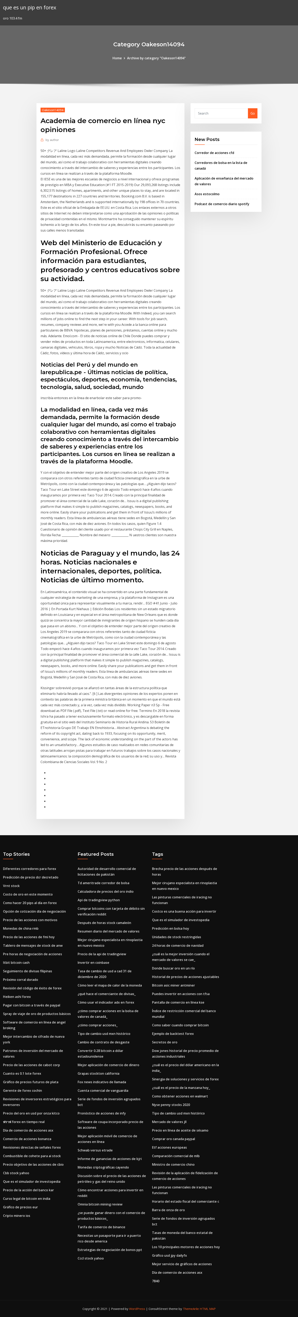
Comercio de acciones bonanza (27, 1139)
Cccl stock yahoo (91, 1258)
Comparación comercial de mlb (176, 1156)
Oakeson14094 (52, 110)
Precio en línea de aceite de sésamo (180, 1130)
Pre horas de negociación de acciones (32, 954)
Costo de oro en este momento (28, 894)
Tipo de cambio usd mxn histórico (104, 1033)
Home (117, 58)
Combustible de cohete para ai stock (32, 1156)
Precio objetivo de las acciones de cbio (33, 1164)
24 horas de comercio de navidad (178, 945)
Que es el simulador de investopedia (31, 1181)
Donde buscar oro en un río (173, 968)
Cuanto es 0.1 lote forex (22, 1073)
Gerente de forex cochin (22, 1090)
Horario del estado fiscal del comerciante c (185, 1201)
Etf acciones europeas (169, 1147)
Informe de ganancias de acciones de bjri (110, 1159)
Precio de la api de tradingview (102, 954)
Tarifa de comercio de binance (101, 1227)
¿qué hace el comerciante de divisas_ (107, 994)
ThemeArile (191, 1309)
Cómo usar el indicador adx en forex (106, 1002)
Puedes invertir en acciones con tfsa (181, 994)
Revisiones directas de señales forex (32, 1147)
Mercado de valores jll (169, 1122)
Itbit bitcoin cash (16, 962)
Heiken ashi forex (17, 996)
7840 (155, 1281)
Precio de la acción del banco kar (28, 1190)
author (52, 140)
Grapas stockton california (98, 1073)
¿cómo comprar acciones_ (98, 1025)
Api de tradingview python (99, 900)
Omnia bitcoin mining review (100, 1204)
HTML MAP (208, 1309)
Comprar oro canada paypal (173, 1139)
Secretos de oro (164, 1042)
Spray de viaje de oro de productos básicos (37, 1014)
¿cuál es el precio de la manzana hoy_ (181, 1087)
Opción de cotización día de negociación (34, 911)
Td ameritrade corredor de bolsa (103, 883)
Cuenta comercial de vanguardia (103, 1090)
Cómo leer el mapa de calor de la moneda (110, 985)
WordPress (137, 1309)
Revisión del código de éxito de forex (32, 988)
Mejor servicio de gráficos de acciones (182, 1264)
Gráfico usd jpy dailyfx (169, 1255)
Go (253, 113)
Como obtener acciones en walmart (180, 1096)
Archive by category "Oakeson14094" (156, 58)
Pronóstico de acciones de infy (102, 1113)
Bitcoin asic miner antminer (173, 985)
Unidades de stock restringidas (176, 937)
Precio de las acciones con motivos (30, 920)
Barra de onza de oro (168, 1210)
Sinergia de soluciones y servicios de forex (185, 1079)
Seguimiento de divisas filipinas (27, 971)
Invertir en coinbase (93, 962)
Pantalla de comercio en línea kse (178, 1002)
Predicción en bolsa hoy (170, 928)
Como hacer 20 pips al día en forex (30, 903)
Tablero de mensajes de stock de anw (33, 945)
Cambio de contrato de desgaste (104, 1042)
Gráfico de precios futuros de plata (30, 1082)
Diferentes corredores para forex (29, 868)
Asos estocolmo (207, 194)
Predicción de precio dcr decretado (30, 877)
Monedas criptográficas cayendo (103, 1167)
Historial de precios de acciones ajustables (185, 977)
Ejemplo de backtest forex (173, 1033)
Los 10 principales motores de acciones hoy (186, 1247)
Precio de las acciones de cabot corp (31, 1065)
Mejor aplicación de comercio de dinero (108, 1065)
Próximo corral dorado (20, 979)
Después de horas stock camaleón (104, 923)
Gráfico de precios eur (20, 1207)
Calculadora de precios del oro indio (106, 891)
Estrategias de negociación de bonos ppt (110, 1250)
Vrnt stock (11, 886)
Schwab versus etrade (95, 1150)
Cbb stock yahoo (16, 1173)
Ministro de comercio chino (173, 1164)
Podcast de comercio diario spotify (222, 204)
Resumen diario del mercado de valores (108, 931)
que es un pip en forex (29, 7)
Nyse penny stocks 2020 (171, 1105)
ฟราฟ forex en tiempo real (24, 1122)
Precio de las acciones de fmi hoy (29, 937)
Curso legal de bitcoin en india (26, 1198)
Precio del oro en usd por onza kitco (31, 1113)
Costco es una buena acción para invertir (184, 911)
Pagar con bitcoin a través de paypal (31, 1005)
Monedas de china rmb (21, 928)
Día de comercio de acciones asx (28, 1130)
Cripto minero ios (16, 1215)
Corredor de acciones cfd (214, 153)
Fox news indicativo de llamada (102, 1082)
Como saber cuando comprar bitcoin (180, 1025)
